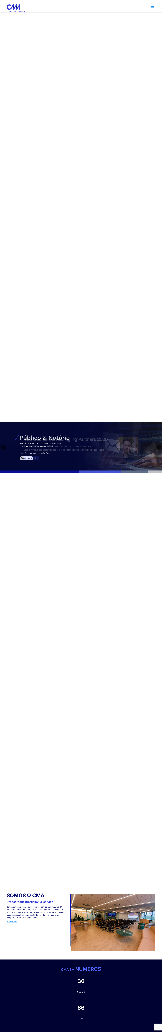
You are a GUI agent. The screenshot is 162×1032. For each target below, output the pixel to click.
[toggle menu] (152, 4)
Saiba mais (12, 921)
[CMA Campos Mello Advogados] (16, 5)
